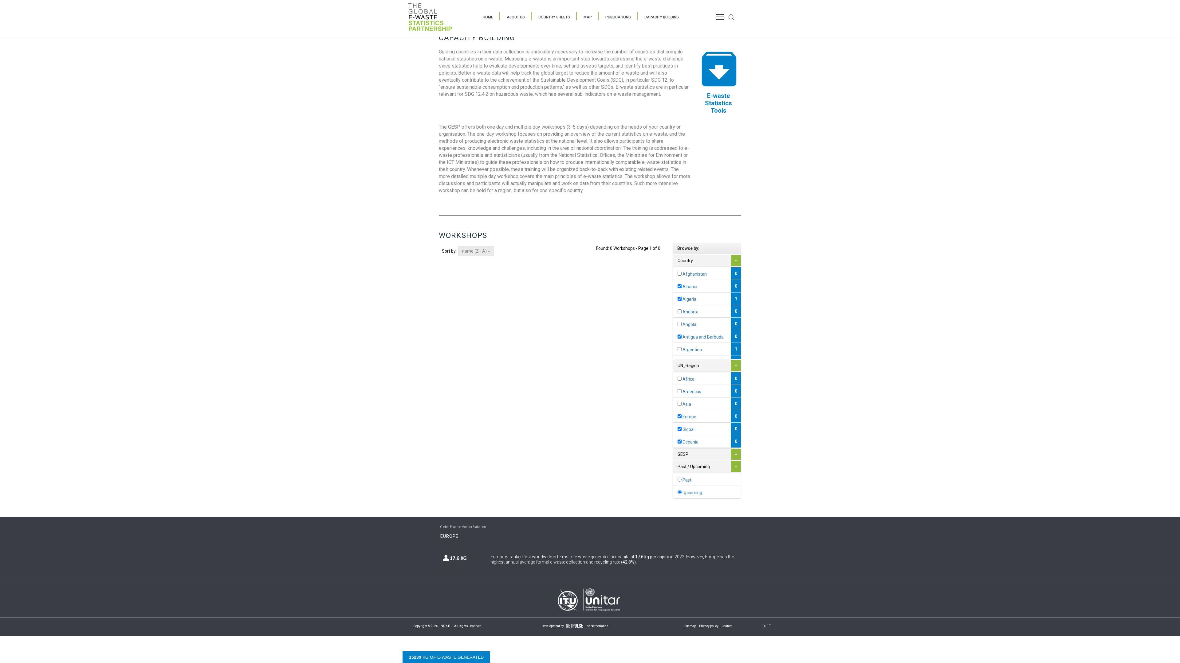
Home (488, 17)
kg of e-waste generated (446, 657)
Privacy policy (708, 626)
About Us (516, 17)
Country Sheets (554, 17)
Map (588, 17)
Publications (618, 17)
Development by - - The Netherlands (575, 626)
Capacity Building (661, 17)
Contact (727, 626)
